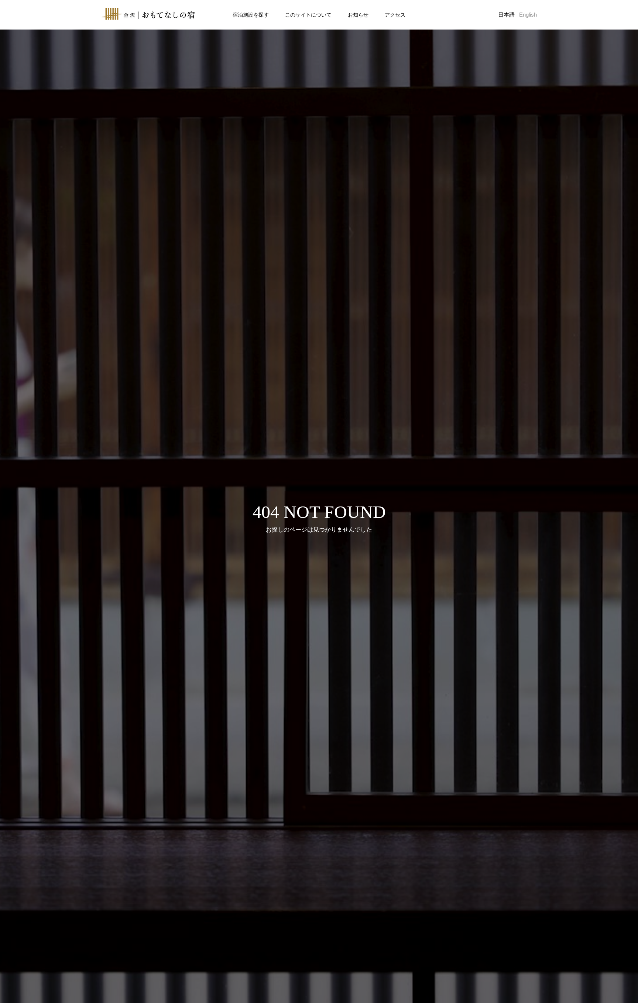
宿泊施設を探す (251, 15)
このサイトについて (308, 15)
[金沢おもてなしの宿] (148, 15)
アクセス (395, 15)
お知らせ (358, 15)
